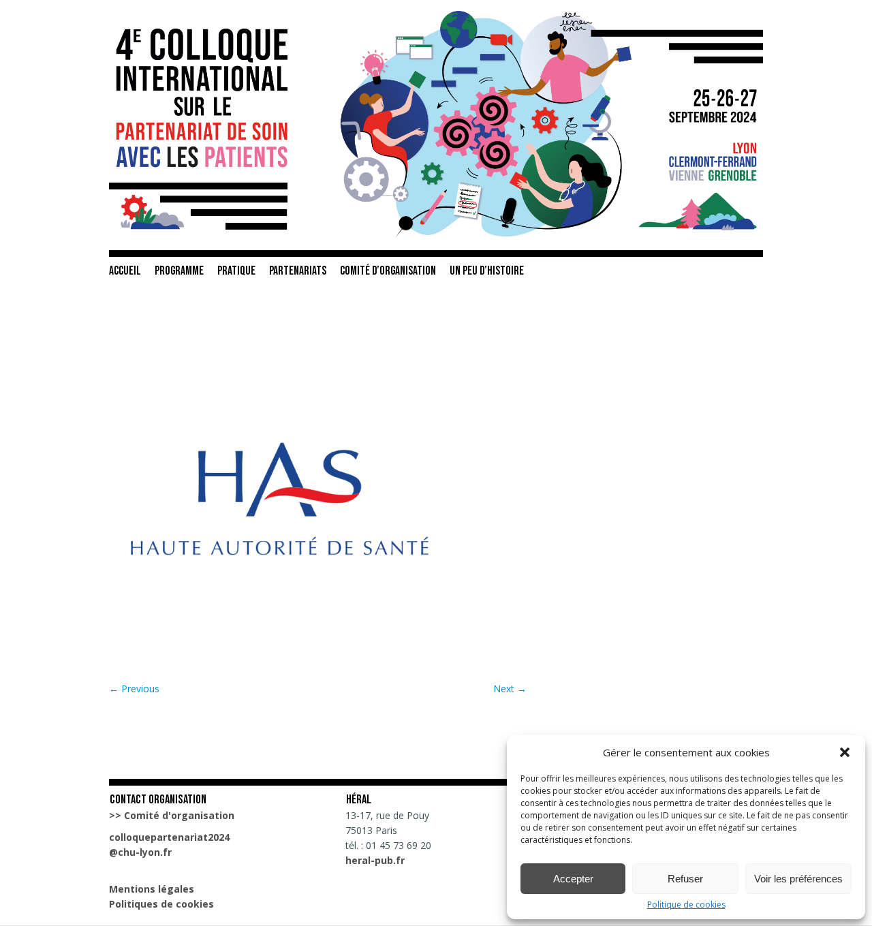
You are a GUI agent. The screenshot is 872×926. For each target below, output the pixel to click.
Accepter (573, 878)
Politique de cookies (686, 905)
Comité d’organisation (388, 271)
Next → (510, 688)
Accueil (125, 271)
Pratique (236, 271)
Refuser (685, 878)
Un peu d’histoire (487, 271)
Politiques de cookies (161, 903)
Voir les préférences (798, 878)
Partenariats (297, 271)
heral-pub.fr (375, 860)
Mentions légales (151, 888)
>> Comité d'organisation (171, 815)
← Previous (134, 688)
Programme (179, 271)
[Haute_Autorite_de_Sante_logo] (279, 665)
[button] (845, 752)
